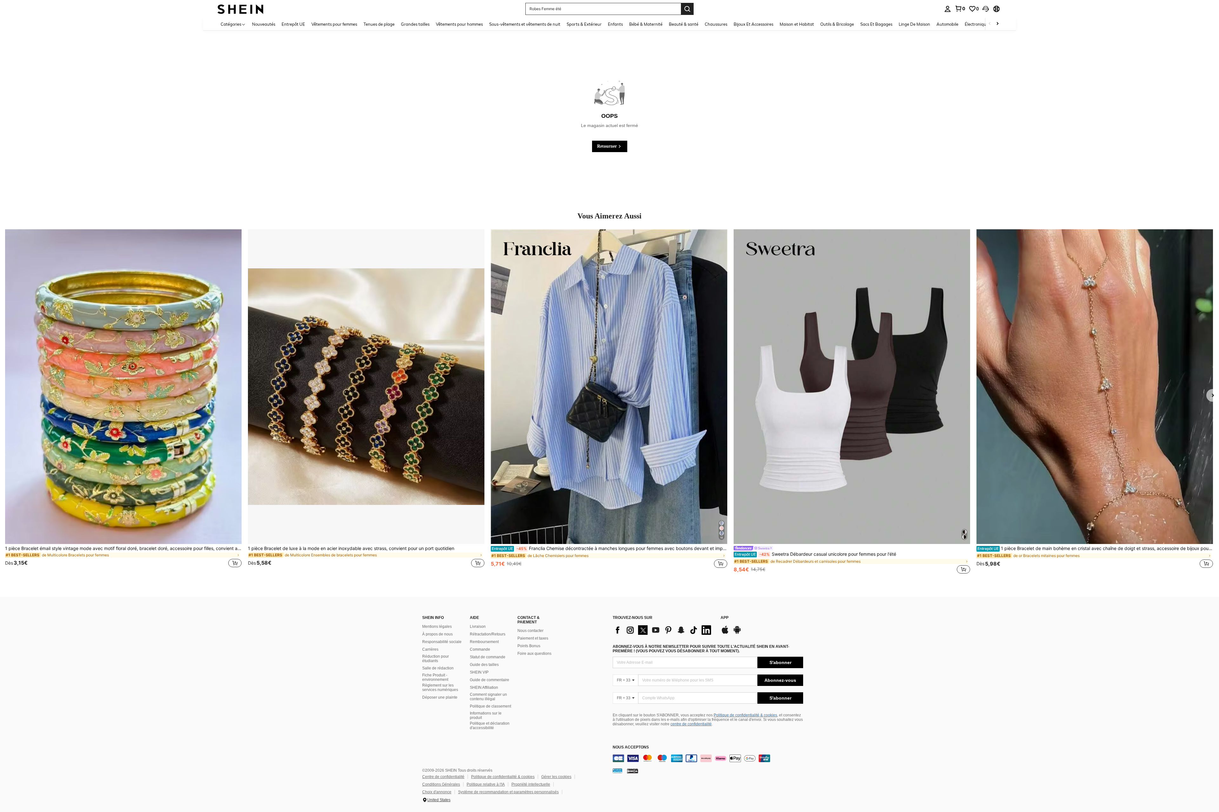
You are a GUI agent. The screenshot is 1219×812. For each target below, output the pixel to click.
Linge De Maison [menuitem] (914, 24)
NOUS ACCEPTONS (631, 747)
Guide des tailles (484, 664)
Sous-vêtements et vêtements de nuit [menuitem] (524, 24)
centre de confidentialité (691, 724)
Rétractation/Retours (487, 634)
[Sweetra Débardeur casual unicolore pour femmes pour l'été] (852, 386)
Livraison (478, 626)
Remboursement (484, 642)
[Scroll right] (997, 24)
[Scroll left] (990, 24)
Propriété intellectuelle (530, 784)
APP (725, 618)
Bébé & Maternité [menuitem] (646, 24)
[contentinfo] (708, 758)
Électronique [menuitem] (977, 24)
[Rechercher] (687, 9)
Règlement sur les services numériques (440, 687)
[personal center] (947, 9)
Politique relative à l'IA (486, 784)
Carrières (430, 649)
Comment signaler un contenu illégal (488, 696)
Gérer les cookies (556, 777)
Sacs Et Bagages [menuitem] (876, 24)
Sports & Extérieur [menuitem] (584, 24)
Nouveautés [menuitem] (263, 24)
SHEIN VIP (479, 672)
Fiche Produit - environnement (435, 677)
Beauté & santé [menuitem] (683, 24)
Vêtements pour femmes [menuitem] (334, 24)
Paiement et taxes (532, 638)
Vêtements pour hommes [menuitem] (459, 24)
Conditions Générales (441, 784)
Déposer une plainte (439, 697)
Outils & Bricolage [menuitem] (837, 24)
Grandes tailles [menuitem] (415, 24)
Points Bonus (528, 646)
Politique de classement (490, 706)
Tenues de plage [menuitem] (379, 24)
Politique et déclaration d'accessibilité (490, 725)
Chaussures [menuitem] (716, 24)
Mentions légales (437, 626)
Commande (480, 649)
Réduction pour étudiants (435, 658)
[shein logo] (240, 8)
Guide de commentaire (489, 680)
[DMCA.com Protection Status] (632, 770)
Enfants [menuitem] (615, 24)
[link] (960, 8)
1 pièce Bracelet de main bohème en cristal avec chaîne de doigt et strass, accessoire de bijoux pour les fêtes (1095, 548)
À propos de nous (437, 634)
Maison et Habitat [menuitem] (797, 24)
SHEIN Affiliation (484, 687)
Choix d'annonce (436, 792)
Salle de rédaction (438, 668)
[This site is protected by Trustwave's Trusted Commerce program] (617, 770)
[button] (985, 9)
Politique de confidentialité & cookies (745, 715)
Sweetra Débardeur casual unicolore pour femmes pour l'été (815, 554)
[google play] (737, 633)
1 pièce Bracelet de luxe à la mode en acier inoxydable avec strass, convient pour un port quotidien (351, 548)
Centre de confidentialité (443, 777)
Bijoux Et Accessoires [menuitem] (753, 24)
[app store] (725, 633)
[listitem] (123, 402)
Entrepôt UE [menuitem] (293, 24)
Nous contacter (530, 630)
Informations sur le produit (486, 715)
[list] (663, 630)
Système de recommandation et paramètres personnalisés (508, 792)
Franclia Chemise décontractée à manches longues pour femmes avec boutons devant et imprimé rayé (609, 548)
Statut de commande (487, 657)
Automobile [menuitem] (947, 24)
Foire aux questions (534, 653)
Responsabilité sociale (442, 642)
